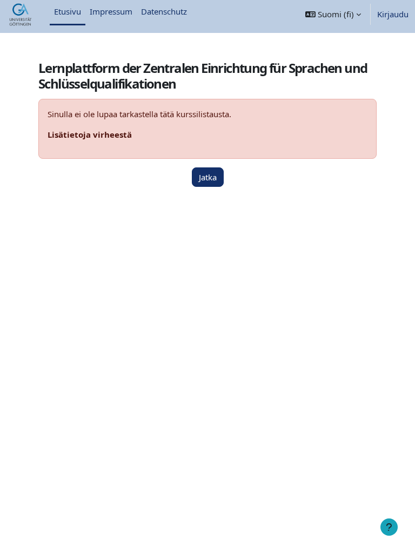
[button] (333, 14)
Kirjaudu (393, 14)
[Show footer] (389, 527)
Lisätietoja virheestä (90, 134)
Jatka (208, 177)
